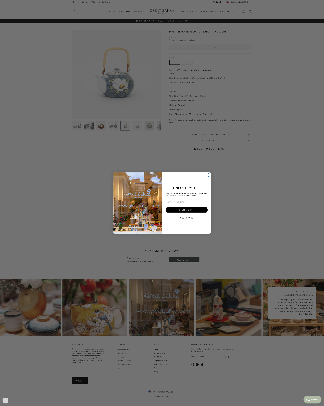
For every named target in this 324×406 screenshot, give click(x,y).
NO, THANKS (186, 218)
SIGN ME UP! (186, 210)
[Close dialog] (208, 175)
